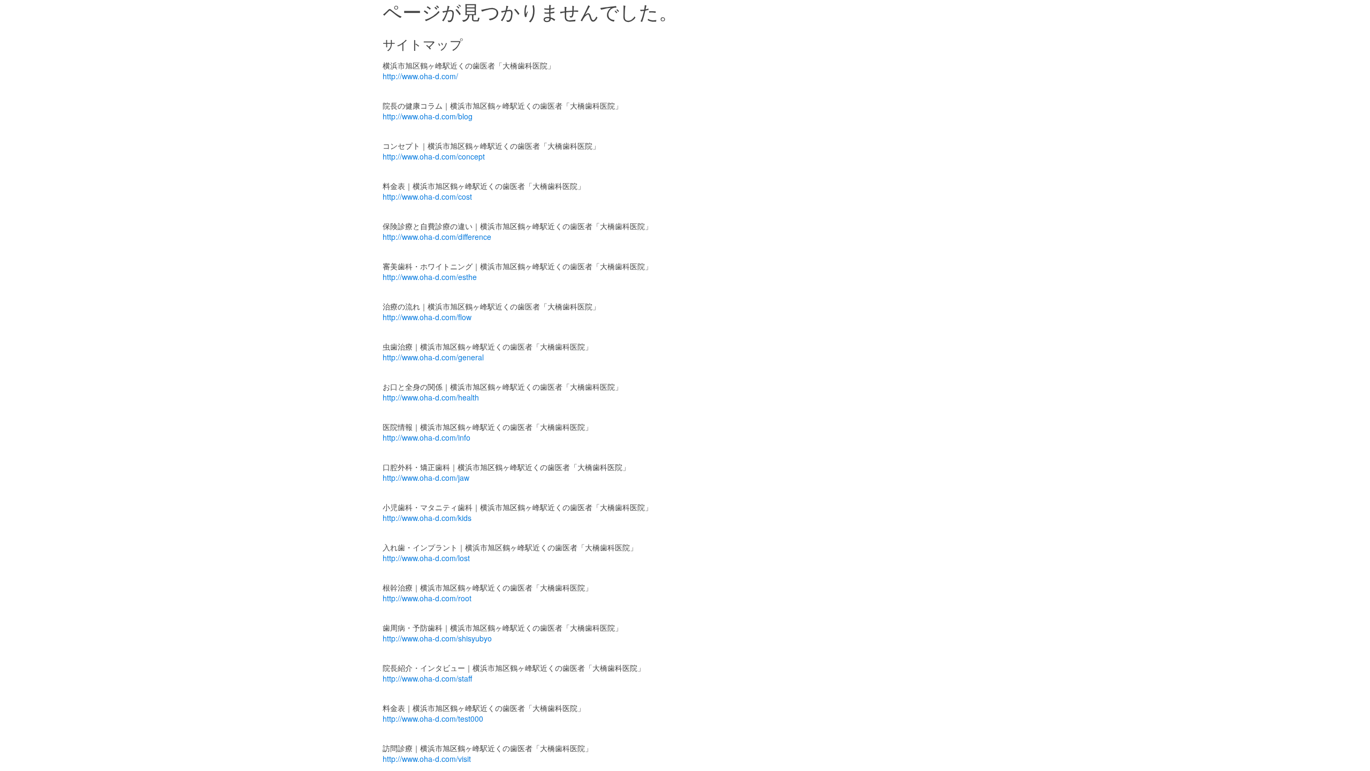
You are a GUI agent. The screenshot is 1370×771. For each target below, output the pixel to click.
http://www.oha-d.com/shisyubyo (437, 638)
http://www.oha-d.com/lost (426, 558)
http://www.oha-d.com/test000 (433, 718)
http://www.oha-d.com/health (431, 397)
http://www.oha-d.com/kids (427, 517)
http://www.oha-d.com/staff (427, 678)
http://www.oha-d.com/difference (437, 236)
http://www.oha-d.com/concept (434, 156)
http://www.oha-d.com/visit (427, 758)
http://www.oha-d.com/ (420, 76)
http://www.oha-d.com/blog (428, 116)
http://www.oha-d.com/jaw (426, 477)
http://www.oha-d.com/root (427, 598)
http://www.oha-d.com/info (426, 437)
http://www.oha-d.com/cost (427, 196)
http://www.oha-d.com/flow (427, 317)
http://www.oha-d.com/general (433, 357)
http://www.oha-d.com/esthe (430, 276)
